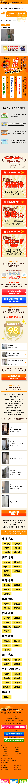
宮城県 (7, 548)
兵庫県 (17, 618)
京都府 (7, 622)
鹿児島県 (7, 686)
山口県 (7, 649)
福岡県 (7, 674)
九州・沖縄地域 (11, 669)
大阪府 (7, 618)
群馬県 (7, 575)
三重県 (7, 631)
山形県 (7, 552)
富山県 (17, 603)
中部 (8, 712)
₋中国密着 (16, 751)
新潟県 (17, 608)
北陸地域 (7, 599)
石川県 (7, 608)
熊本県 (17, 678)
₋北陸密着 (16, 749)
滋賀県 (17, 626)
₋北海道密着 (5, 755)
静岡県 (17, 585)
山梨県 (7, 593)
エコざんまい (14, 4)
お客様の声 (5, 762)
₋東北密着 (4, 747)
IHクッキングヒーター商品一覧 (9, 760)
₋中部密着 (4, 749)
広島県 (7, 641)
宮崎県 (17, 682)
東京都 (7, 562)
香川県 (17, 659)
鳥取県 (7, 645)
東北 (2, 712)
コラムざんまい (18, 765)
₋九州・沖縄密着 (17, 753)
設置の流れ (5, 767)
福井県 (7, 603)
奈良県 (17, 622)
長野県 (17, 589)
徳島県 (7, 659)
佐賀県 (17, 674)
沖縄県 (17, 686)
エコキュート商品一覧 (7, 758)
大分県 (7, 682)
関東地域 (7, 557)
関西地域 (7, 613)
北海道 (6, 692)
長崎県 (7, 678)
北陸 (11, 712)
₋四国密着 (4, 753)
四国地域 (7, 655)
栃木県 (7, 570)
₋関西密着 (4, 751)
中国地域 (7, 636)
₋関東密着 (16, 747)
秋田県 (17, 548)
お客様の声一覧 (19, 4)
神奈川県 (7, 566)
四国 (20, 712)
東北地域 (7, 539)
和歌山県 (7, 626)
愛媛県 (17, 664)
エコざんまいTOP (7, 745)
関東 (5, 712)
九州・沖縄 (3, 714)
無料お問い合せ (18, 769)
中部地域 (7, 580)
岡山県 (17, 641)
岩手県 (17, 543)
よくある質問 (5, 769)
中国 (17, 712)
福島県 (17, 552)
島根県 (17, 645)
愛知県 (7, 585)
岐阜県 (7, 589)
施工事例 (5, 765)
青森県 (7, 543)
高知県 (7, 664)
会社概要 (17, 767)
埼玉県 (17, 562)
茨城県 (17, 570)
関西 (14, 712)
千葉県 (17, 566)
